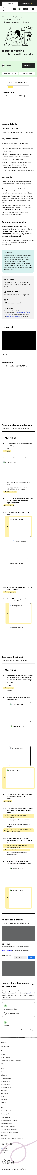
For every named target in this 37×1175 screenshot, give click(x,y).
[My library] (19, 9)
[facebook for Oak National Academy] (7, 1143)
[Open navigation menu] (32, 9)
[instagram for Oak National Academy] (2, 1143)
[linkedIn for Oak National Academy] (11, 1143)
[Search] (14, 9)
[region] (18, 108)
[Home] (3, 9)
